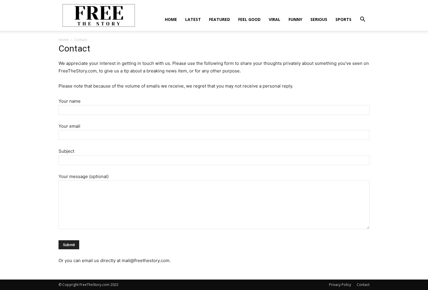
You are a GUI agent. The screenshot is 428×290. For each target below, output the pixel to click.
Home (171, 19)
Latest (193, 19)
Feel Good (249, 19)
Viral (274, 19)
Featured (219, 19)
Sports (343, 19)
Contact (363, 284)
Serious (318, 19)
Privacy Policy (340, 284)
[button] (362, 20)
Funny (295, 19)
